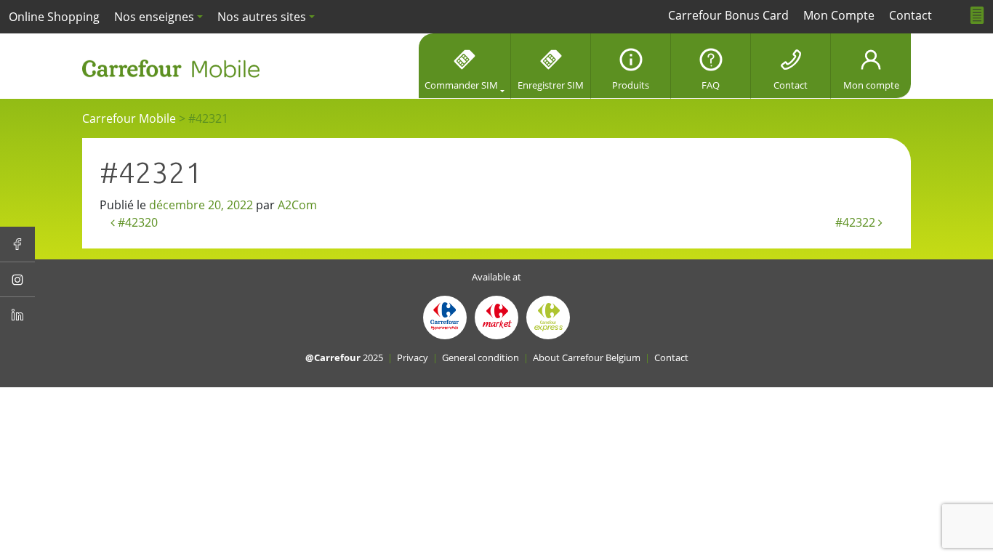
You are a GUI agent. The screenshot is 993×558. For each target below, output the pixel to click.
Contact (790, 85)
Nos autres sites (261, 17)
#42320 (136, 222)
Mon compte (871, 85)
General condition (480, 357)
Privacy (412, 357)
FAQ (710, 85)
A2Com (297, 205)
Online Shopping (54, 17)
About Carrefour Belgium (586, 357)
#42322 (856, 222)
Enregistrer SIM (551, 85)
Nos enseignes (154, 17)
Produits (630, 85)
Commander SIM (461, 85)
